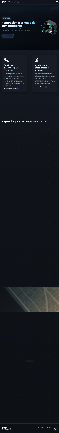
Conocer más (8, 36)
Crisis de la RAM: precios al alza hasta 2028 (28, 272)
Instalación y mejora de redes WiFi (11, 379)
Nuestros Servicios (7, 402)
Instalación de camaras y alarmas (11, 376)
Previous (52, 7)
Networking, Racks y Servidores (10, 374)
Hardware (8, 267)
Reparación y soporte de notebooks (11, 388)
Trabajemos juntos (7, 409)
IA (14, 267)
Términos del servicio (35, 354)
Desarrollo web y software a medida (11, 383)
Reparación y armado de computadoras (12, 386)
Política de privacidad (24, 354)
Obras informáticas (7, 381)
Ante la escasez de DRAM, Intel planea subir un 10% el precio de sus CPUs (11, 273)
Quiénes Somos (6, 404)
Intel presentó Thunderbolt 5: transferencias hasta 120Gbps (46, 273)
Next (55, 7)
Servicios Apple (6, 391)
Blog (3, 407)
